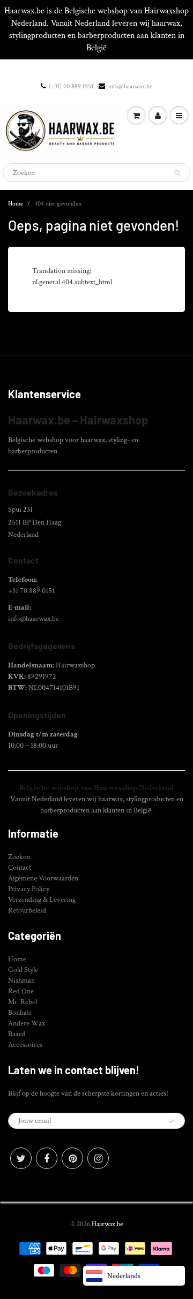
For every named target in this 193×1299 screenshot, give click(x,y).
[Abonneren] (171, 1121)
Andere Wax (26, 1023)
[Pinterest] (72, 1158)
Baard (16, 1034)
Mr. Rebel (22, 1002)
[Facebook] (46, 1158)
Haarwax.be (107, 1224)
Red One (21, 991)
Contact (19, 867)
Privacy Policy (28, 889)
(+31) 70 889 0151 (71, 86)
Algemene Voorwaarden (43, 878)
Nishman (21, 980)
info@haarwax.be (130, 86)
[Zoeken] (177, 172)
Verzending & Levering (42, 900)
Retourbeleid (27, 910)
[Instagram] (98, 1158)
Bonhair (20, 1012)
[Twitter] (21, 1158)
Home (15, 204)
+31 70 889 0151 (31, 591)
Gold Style (23, 970)
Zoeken (19, 857)
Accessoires (25, 1045)
